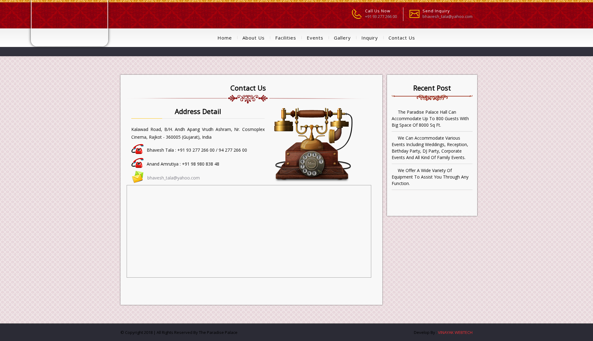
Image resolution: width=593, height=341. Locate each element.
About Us (253, 38)
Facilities (285, 38)
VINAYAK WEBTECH (455, 332)
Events (315, 38)
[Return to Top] (579, 333)
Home (224, 38)
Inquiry (369, 38)
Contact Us (402, 38)
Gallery (342, 38)
